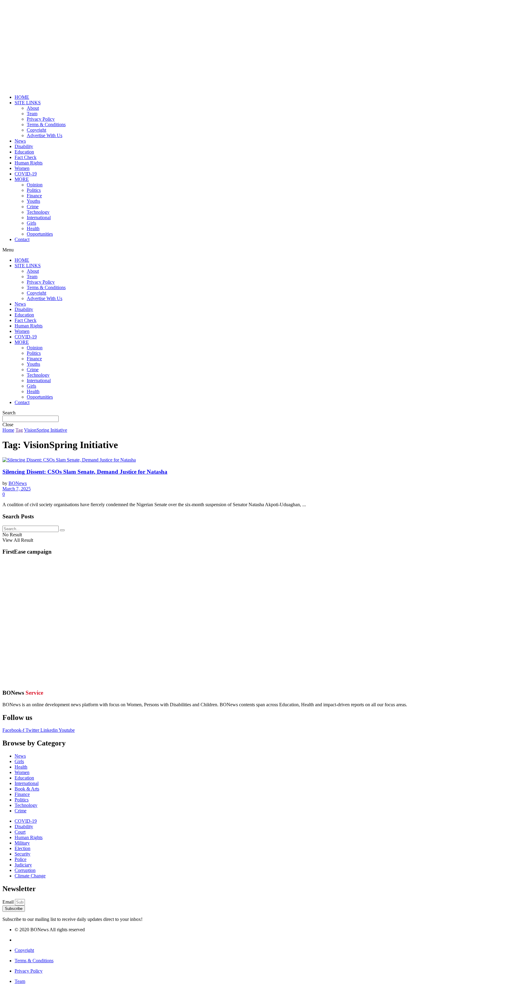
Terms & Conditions (46, 124)
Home (8, 430)
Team (32, 113)
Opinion (35, 184)
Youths (33, 201)
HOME (22, 97)
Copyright (36, 130)
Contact (22, 239)
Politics (34, 190)
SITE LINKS (28, 102)
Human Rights (29, 162)
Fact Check (25, 157)
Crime (33, 206)
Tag (19, 430)
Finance (34, 195)
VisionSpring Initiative (45, 430)
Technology (38, 212)
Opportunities (40, 234)
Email (8, 901)
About (33, 108)
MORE (22, 179)
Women (22, 168)
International (39, 217)
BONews (18, 483)
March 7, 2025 (16, 488)
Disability (24, 146)
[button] (262, 250)
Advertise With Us (44, 135)
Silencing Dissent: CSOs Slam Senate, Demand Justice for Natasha (84, 472)
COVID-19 (26, 173)
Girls (31, 223)
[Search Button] (62, 530)
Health (33, 228)
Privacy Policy (41, 119)
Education (24, 151)
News (20, 141)
